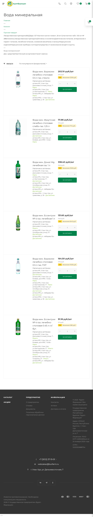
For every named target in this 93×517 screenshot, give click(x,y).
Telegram (46, 482)
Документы (30, 409)
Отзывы (29, 406)
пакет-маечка (41, 54)
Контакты (55, 402)
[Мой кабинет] (71, 4)
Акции (7, 402)
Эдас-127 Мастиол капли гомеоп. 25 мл (45, 36)
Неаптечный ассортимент (25, 54)
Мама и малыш (53, 42)
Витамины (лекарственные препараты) (21, 39)
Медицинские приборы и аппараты (25, 45)
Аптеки (54, 406)
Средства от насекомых (49, 45)
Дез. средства (9, 54)
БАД (28, 36)
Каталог (8, 397)
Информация (58, 397)
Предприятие (33, 397)
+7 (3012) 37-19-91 (47, 459)
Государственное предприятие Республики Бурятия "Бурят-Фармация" (80, 413)
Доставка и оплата (58, 409)
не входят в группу (67, 45)
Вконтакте (40, 482)
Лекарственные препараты (15, 36)
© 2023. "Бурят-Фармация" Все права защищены (80, 402)
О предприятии (32, 402)
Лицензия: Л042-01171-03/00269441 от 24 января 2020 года (81, 439)
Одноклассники (52, 482)
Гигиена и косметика (46, 39)
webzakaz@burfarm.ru (48, 464)
